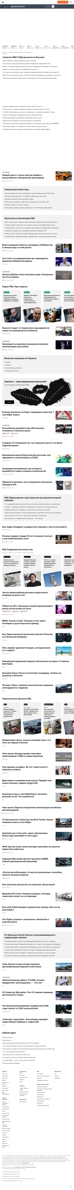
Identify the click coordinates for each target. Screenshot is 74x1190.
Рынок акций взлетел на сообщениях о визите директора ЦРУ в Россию (29, 193)
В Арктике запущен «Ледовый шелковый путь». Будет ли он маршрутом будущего (33, 944)
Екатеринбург (5, 1107)
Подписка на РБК (24, 1091)
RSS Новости (23, 1101)
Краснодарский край (6, 1121)
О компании (40, 1073)
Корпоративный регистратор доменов (44, 1089)
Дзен (21, 1081)
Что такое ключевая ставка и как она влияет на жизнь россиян (24, 1046)
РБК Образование (5, 1093)
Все (28, 52)
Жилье (45, 707)
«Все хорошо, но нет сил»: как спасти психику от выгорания (26, 515)
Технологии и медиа (5, 1083)
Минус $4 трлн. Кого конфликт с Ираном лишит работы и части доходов (30, 952)
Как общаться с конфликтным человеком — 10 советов (24, 518)
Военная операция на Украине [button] (20, 358)
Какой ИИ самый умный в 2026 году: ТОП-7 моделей (21, 1043)
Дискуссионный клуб (8, 474)
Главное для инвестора (16, 189)
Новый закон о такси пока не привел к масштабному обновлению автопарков (32, 228)
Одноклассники (24, 1077)
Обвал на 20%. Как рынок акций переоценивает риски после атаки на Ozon (31, 233)
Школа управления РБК (43, 1105)
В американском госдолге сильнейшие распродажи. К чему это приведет (30, 941)
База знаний (5, 1090)
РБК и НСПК (5, 653)
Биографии (5, 1088)
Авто (3, 626)
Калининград (5, 1119)
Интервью (66, 707)
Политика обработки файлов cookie (12, 1180)
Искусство (7, 557)
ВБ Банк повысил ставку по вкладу (17, 204)
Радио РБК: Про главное (15, 287)
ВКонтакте (22, 1075)
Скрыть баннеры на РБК (24, 1088)
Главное (4, 52)
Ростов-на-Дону (6, 1130)
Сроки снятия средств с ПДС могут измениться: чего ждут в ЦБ (27, 202)
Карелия (4, 1141)
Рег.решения (40, 1094)
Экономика (5, 1076)
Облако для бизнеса (42, 1086)
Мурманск (4, 1143)
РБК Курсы (39, 1103)
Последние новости (12, 370)
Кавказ (4, 1139)
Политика (5, 264)
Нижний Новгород (4, 1125)
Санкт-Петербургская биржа (28, 1167)
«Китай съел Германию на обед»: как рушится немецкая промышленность (30, 950)
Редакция (39, 1078)
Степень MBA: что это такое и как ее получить (19, 1060)
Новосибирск (5, 1109)
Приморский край (5, 1146)
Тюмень (4, 1135)
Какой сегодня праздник (11, 1063)
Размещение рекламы (42, 1080)
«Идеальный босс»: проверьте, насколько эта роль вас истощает (27, 509)
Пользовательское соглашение (10, 1176)
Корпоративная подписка (24, 1094)
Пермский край (6, 1128)
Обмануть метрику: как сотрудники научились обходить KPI (25, 230)
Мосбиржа (18, 1167)
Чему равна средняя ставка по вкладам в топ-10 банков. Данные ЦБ (28, 207)
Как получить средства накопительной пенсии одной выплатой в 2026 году (29, 1048)
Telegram (22, 1079)
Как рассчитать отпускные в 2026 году (16, 1054)
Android (56, 1076)
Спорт (4, 691)
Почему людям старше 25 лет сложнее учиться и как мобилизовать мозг (30, 225)
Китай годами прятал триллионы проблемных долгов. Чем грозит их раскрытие (32, 947)
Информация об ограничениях (11, 1171)
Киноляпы (6, 707)
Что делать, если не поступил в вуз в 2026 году (19, 1057)
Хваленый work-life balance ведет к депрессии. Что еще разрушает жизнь (30, 236)
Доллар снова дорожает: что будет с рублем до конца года (25, 196)
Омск (3, 1111)
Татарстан (4, 1132)
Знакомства (40, 1096)
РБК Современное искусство (17, 549)
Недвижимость (6, 333)
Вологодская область (5, 1116)
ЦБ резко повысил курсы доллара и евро (19, 199)
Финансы (4, 598)
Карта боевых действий (13, 368)
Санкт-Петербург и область (5, 1103)
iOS (55, 1073)
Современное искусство (15, 52)
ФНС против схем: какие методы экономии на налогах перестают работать (31, 222)
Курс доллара (7, 1037)
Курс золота (7, 1040)
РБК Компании (6, 529)
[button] (16, 189)
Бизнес (4, 1080)
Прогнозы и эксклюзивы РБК (19, 218)
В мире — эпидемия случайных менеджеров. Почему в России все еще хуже (31, 507)
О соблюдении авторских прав (11, 1174)
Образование (6, 448)
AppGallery (57, 1078)
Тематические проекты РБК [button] (16, 699)
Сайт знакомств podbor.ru (44, 1099)
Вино (3, 745)
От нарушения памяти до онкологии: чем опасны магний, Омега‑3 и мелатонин (32, 504)
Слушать (6, 292)
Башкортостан (6, 1113)
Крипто (4, 666)
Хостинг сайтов (41, 1092)
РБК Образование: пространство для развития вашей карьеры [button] (32, 499)
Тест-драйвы (27, 707)
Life (5, 704)
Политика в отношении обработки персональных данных (18, 1178)
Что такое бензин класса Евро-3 (14, 1051)
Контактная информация (43, 1076)
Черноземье (5, 1137)
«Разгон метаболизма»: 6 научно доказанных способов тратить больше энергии (33, 512)
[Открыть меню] (71, 2)
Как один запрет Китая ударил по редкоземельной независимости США (30, 955)
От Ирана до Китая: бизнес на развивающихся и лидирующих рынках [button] (29, 936)
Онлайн (7, 362)
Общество (5, 418)
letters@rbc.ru (26, 1163)
